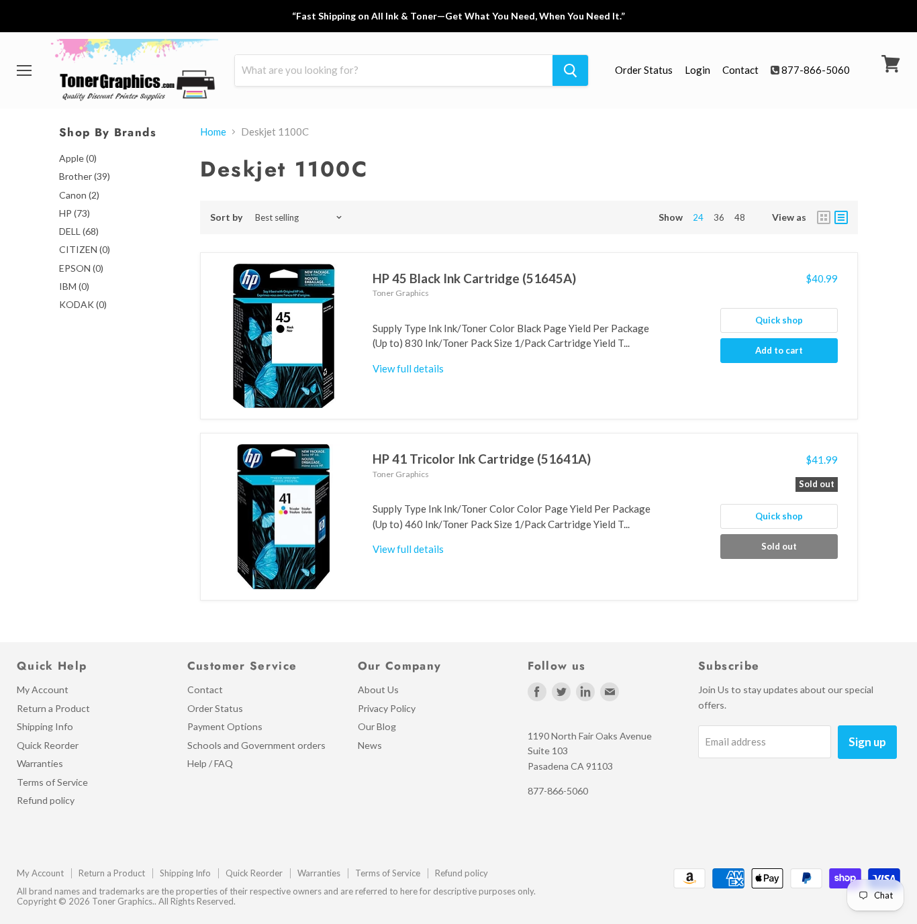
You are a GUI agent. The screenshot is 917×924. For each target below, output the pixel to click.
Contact (740, 70)
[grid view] (823, 217)
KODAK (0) (83, 304)
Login (697, 70)
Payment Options (224, 726)
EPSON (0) (81, 268)
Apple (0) (78, 158)
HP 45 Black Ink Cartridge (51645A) (474, 278)
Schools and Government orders (256, 745)
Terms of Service (52, 782)
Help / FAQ (210, 763)
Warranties (40, 763)
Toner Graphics (401, 293)
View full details (408, 368)
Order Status (644, 70)
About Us (378, 689)
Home (213, 132)
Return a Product (53, 708)
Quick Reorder (48, 745)
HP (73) (74, 213)
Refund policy (46, 800)
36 (719, 217)
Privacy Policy (387, 708)
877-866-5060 (815, 70)
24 (698, 217)
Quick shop (779, 320)
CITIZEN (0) (84, 249)
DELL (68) (79, 231)
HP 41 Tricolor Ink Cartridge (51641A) (482, 458)
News (370, 745)
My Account (42, 689)
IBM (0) (74, 286)
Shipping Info (45, 726)
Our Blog (377, 726)
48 (739, 217)
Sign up (867, 742)
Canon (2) (79, 195)
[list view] (841, 217)
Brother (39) (84, 176)
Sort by (226, 217)
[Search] (570, 70)
